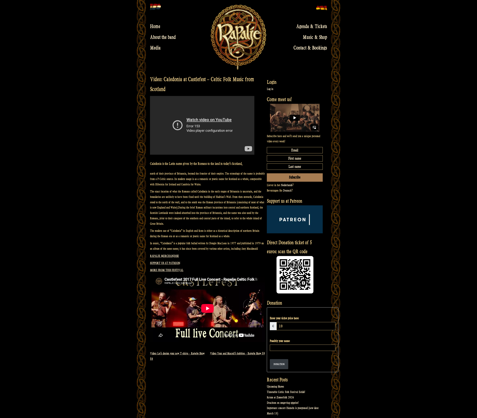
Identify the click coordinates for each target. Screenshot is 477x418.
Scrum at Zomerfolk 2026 (280, 397)
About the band (163, 37)
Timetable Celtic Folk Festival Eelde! (286, 392)
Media (155, 48)
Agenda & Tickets (311, 26)
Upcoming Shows (275, 386)
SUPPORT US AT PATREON (165, 263)
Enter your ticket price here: (284, 318)
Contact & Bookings (310, 48)
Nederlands (286, 185)
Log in (270, 89)
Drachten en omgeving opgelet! (282, 403)
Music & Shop (315, 37)
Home (155, 26)
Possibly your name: (280, 341)
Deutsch (287, 190)
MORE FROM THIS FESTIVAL (166, 270)
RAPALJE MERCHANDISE (164, 256)
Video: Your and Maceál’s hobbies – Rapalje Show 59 (237, 353)
